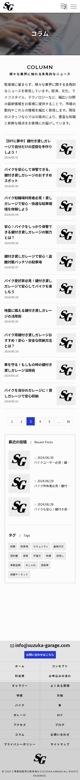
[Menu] (73, 6)
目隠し (60, 555)
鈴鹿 (12, 546)
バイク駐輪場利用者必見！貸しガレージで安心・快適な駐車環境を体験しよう (28, 203)
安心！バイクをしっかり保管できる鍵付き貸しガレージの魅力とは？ (28, 232)
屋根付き (59, 546)
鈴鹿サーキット (19, 574)
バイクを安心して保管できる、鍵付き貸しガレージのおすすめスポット (28, 175)
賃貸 (25, 555)
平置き (37, 555)
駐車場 (24, 546)
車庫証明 (15, 565)
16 (68, 421)
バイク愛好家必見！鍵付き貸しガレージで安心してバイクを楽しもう (28, 286)
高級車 (45, 565)
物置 (48, 555)
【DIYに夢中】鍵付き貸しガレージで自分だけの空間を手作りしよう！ (28, 146)
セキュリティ (40, 546)
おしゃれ (31, 565)
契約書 (14, 555)
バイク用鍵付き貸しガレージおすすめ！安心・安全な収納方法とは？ (28, 340)
